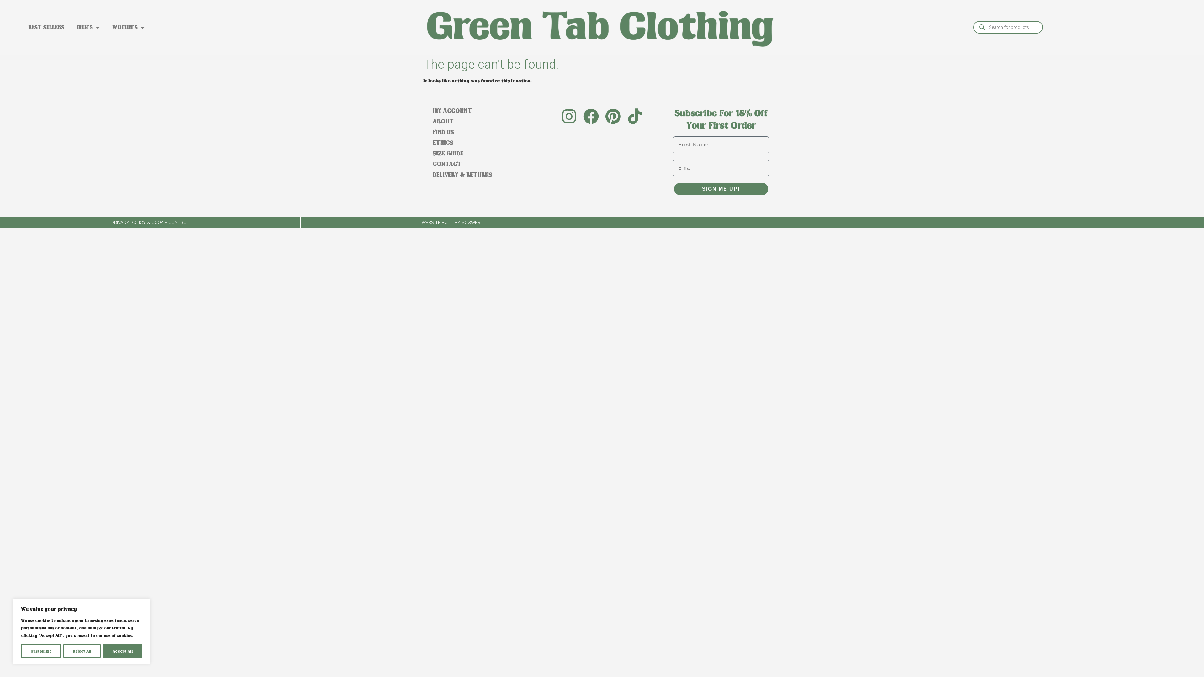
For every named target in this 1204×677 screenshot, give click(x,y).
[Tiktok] (635, 116)
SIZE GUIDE (448, 153)
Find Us (443, 131)
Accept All (123, 650)
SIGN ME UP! (721, 189)
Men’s (85, 27)
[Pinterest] (613, 116)
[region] (81, 631)
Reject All (82, 650)
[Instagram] (569, 116)
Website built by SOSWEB (451, 222)
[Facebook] (591, 116)
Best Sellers (46, 27)
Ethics (443, 142)
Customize (40, 650)
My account (452, 110)
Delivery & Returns (462, 174)
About (443, 121)
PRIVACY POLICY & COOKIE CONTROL (150, 222)
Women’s (125, 27)
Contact (447, 163)
